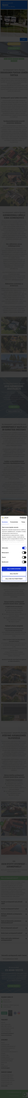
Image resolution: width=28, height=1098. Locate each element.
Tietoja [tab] (23, 522)
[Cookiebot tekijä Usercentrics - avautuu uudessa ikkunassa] (20, 518)
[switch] (24, 552)
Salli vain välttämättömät (14, 578)
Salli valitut (14, 573)
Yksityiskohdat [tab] (14, 522)
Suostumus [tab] (5, 522)
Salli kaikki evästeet (14, 568)
